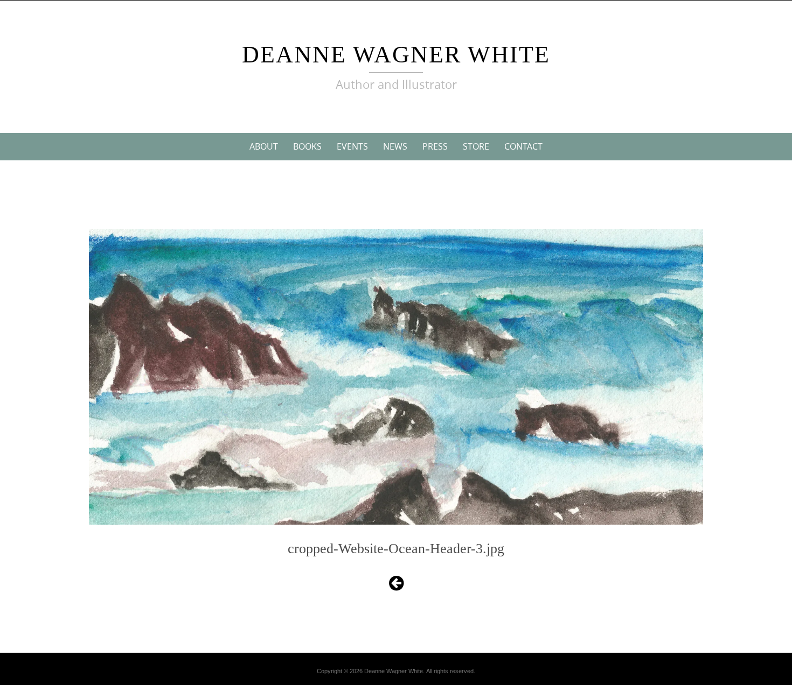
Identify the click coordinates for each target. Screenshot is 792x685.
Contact (523, 146)
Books (307, 146)
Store (476, 146)
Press (435, 146)
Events (352, 146)
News (395, 146)
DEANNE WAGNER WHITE (396, 54)
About (263, 146)
